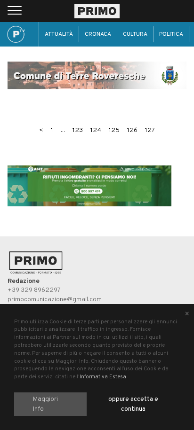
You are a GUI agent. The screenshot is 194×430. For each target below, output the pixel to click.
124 (95, 130)
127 (150, 130)
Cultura (135, 34)
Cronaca (98, 34)
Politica (171, 34)
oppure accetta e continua (133, 404)
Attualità (59, 34)
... (63, 130)
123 (78, 130)
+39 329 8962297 (34, 290)
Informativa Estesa (103, 377)
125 (114, 130)
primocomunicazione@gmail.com (55, 300)
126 (132, 130)
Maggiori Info (45, 404)
